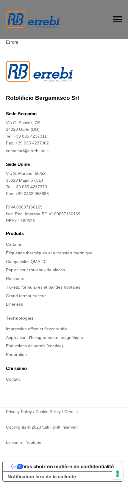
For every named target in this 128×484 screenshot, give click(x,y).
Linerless (14, 304)
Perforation (16, 354)
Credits (71, 411)
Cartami (13, 244)
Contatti (13, 379)
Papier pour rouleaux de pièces (35, 269)
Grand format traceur (26, 295)
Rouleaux (15, 278)
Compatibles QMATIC (26, 261)
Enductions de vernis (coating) (34, 345)
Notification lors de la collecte (41, 477)
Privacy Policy (19, 411)
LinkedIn (14, 442)
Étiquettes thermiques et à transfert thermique (49, 252)
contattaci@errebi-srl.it (27, 150)
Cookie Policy (48, 411)
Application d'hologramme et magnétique (44, 337)
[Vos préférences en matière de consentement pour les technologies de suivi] (117, 473)
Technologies (20, 318)
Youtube (33, 442)
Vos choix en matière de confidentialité (68, 466)
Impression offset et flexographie (37, 328)
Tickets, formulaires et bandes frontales (43, 287)
